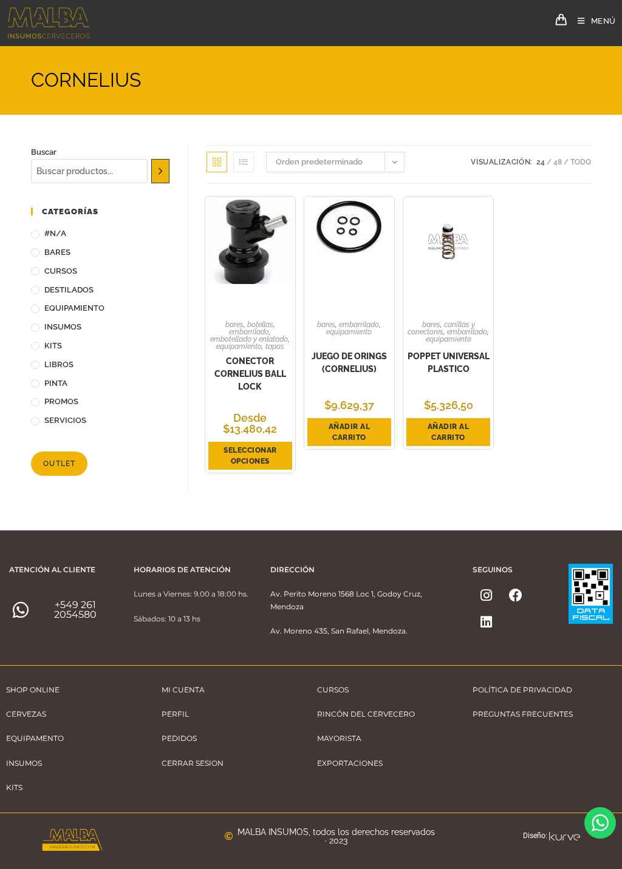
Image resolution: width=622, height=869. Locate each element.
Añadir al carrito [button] (350, 432)
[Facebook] (515, 595)
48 (557, 162)
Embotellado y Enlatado (249, 339)
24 (540, 162)
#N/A (55, 233)
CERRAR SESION (193, 763)
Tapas (274, 346)
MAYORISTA (339, 738)
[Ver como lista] (243, 162)
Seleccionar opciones (250, 455)
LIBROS (58, 364)
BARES (57, 252)
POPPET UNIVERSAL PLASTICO (449, 362)
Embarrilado (249, 332)
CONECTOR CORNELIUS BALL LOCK (250, 373)
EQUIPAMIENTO (74, 308)
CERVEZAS (26, 714)
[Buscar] (160, 171)
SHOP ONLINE (33, 689)
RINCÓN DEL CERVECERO (366, 714)
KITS (53, 345)
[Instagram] (486, 595)
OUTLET (59, 463)
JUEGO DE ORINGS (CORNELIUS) (349, 362)
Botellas (260, 324)
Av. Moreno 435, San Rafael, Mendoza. (339, 630)
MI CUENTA (183, 689)
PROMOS (61, 401)
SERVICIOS (65, 420)
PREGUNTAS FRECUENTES (523, 714)
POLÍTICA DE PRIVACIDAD (522, 689)
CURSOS (60, 271)
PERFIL (175, 714)
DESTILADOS (69, 289)
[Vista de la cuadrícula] (217, 162)
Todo (580, 162)
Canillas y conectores (441, 328)
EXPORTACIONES (350, 763)
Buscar (43, 152)
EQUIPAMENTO (35, 738)
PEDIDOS (179, 738)
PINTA (55, 383)
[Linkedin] (486, 622)
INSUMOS (62, 326)
